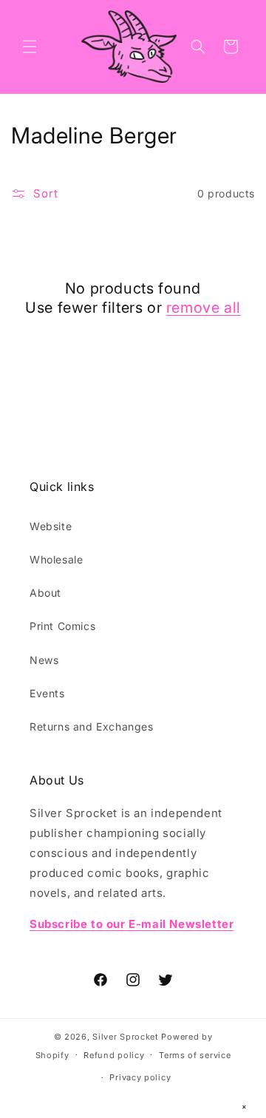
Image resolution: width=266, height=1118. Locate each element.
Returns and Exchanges (92, 726)
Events (47, 693)
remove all (203, 307)
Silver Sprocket (125, 1036)
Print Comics (62, 626)
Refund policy (113, 1055)
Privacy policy (140, 1077)
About (45, 592)
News (44, 660)
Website (51, 526)
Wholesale (56, 559)
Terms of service (195, 1055)
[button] (29, 46)
